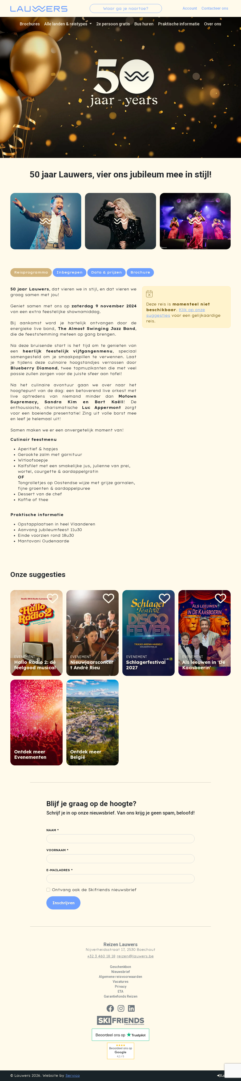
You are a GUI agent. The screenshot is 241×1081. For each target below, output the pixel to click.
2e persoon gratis (113, 23)
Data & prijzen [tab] (106, 272)
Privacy (120, 986)
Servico (72, 1075)
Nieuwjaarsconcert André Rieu (91, 664)
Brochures (30, 23)
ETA (120, 991)
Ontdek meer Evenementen (30, 754)
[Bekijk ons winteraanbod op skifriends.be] (120, 1020)
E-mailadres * (59, 870)
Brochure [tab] (140, 272)
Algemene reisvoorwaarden (120, 977)
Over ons (212, 23)
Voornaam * (57, 850)
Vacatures (121, 981)
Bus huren (143, 23)
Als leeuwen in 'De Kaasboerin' (203, 664)
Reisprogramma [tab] (31, 272)
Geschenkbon (120, 967)
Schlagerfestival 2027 (146, 664)
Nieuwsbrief (120, 972)
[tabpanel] (73, 415)
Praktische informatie (179, 23)
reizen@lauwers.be (135, 956)
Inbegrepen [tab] (69, 272)
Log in (226, 1075)
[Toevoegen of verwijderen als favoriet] (52, 598)
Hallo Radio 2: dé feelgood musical (35, 664)
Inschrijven (63, 903)
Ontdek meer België (85, 754)
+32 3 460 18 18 (101, 956)
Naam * (52, 830)
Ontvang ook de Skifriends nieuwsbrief (94, 889)
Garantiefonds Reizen (120, 996)
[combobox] (126, 8)
